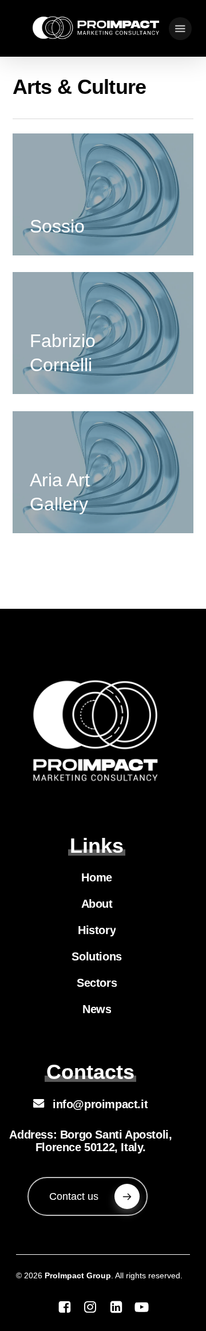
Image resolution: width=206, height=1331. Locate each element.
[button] (180, 28)
